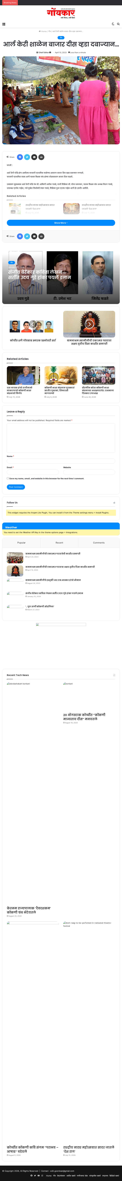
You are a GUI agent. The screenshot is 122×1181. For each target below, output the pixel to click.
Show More (60, 223)
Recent (59, 542)
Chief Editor (44, 52)
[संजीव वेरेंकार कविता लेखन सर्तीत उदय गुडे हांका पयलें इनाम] (15, 597)
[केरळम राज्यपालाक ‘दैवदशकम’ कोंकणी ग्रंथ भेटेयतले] (33, 793)
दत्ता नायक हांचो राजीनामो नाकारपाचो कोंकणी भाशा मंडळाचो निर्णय (19, 390)
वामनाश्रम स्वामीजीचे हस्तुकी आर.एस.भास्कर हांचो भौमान (53, 580)
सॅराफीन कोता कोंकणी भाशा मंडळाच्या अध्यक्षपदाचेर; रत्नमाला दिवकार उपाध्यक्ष (98, 390)
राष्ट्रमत (105, 1175)
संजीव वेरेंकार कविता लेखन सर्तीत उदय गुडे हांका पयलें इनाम (39, 275)
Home (44, 31)
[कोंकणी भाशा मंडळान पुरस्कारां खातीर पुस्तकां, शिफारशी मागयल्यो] (61, 375)
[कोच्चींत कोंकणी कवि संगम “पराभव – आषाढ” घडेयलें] (33, 1032)
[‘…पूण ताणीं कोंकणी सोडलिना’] (15, 610)
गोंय (49, 31)
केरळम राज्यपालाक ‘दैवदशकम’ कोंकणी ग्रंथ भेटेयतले (29, 910)
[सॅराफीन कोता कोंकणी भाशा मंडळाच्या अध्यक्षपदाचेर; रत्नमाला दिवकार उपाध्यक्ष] (98, 375)
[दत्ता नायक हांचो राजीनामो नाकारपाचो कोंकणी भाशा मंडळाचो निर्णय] (23, 375)
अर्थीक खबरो (71, 1175)
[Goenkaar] (61, 13)
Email (10, 467)
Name (10, 456)
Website (67, 467)
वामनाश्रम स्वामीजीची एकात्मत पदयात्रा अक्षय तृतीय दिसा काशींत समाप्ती (60, 566)
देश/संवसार (61, 1175)
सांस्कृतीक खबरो (95, 1175)
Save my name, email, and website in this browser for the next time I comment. (46, 478)
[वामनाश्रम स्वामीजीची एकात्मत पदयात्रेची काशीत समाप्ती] (15, 557)
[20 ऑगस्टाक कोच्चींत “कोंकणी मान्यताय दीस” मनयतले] (89, 696)
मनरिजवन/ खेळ (82, 1175)
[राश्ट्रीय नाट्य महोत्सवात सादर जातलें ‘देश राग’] (15, 208)
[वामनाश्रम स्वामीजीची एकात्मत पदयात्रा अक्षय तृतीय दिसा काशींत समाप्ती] (15, 571)
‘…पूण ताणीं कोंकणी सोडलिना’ (39, 606)
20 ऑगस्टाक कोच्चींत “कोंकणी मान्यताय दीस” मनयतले (84, 717)
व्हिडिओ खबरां (114, 1175)
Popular (21, 542)
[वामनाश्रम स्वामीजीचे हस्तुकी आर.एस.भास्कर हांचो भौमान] (15, 584)
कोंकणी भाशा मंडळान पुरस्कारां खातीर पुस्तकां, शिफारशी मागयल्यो (59, 390)
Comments (99, 542)
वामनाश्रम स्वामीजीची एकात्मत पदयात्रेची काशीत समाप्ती (52, 553)
